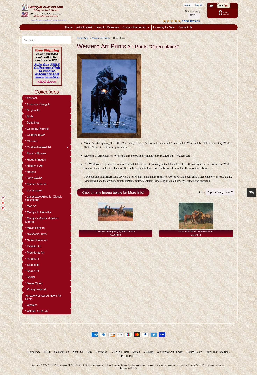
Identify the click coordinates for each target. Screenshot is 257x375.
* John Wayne (33, 178)
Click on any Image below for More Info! (113, 192)
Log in (187, 5)
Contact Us (185, 27)
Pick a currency (192, 11)
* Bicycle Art (32, 110)
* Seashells (32, 264)
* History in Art (34, 165)
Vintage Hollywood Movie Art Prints (43, 297)
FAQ (89, 351)
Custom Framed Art (134, 27)
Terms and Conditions (217, 351)
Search (136, 351)
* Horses (30, 171)
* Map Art (30, 206)
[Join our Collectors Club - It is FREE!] (47, 83)
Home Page (82, 38)
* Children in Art (35, 135)
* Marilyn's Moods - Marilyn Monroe (41, 220)
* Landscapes (33, 190)
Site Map (148, 351)
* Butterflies (32, 122)
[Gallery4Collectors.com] (43, 12)
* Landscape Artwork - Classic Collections (43, 198)
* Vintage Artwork (36, 289)
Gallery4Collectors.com (57, 365)
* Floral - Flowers (35, 153)
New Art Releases (107, 27)
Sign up (198, 5)
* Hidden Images (35, 159)
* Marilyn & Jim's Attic (38, 212)
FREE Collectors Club (56, 351)
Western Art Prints (101, 38)
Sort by (202, 192)
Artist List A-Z (84, 27)
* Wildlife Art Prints (36, 311)
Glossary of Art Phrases (170, 351)
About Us (77, 351)
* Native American (36, 240)
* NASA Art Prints (36, 234)
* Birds (29, 116)
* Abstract (31, 98)
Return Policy (194, 351)
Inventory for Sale (164, 27)
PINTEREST (128, 356)
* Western (31, 305)
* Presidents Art (34, 252)
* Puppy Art (32, 258)
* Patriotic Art (33, 246)
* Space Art (32, 270)
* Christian (31, 141)
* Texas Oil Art (33, 283)
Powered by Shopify (128, 368)
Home (69, 27)
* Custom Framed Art (38, 147)
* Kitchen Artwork (35, 184)
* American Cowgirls (37, 104)
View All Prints (120, 351)
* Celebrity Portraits (37, 128)
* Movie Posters (35, 227)
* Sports (30, 277)
